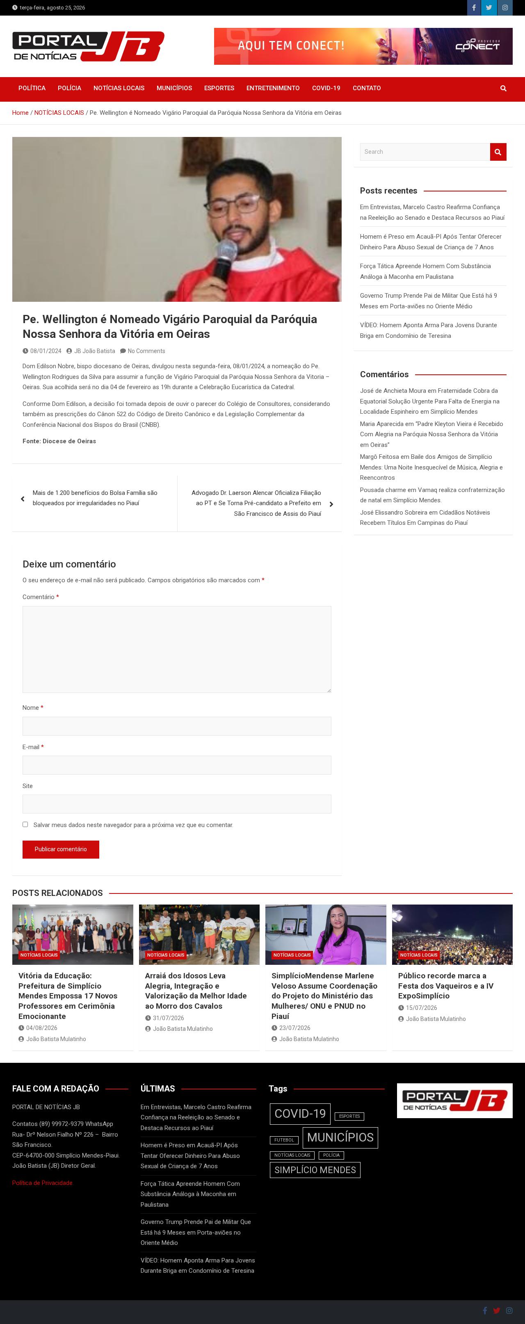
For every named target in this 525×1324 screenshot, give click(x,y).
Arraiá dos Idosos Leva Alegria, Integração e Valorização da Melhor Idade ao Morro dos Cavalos (196, 991)
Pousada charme (383, 490)
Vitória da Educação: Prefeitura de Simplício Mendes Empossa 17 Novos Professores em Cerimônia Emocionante (67, 996)
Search (498, 152)
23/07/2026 (294, 1028)
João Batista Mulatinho (56, 1039)
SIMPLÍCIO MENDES (315, 1170)
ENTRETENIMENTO (273, 88)
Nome (33, 707)
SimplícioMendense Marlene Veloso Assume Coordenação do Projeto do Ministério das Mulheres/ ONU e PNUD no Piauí (324, 996)
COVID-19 (326, 88)
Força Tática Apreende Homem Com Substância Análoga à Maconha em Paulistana (190, 1194)
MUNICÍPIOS (174, 88)
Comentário (41, 597)
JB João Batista (94, 351)
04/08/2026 (41, 1028)
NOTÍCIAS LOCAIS (119, 88)
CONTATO (367, 88)
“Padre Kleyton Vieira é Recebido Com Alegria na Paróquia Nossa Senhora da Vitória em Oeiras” (431, 434)
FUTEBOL (284, 1140)
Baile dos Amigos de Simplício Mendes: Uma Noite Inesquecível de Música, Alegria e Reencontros (431, 467)
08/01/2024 (46, 351)
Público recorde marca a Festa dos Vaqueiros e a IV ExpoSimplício (445, 985)
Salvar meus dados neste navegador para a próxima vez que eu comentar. (133, 825)
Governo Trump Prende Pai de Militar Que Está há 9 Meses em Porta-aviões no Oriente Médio (196, 1232)
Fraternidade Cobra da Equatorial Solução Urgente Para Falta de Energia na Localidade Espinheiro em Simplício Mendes (430, 401)
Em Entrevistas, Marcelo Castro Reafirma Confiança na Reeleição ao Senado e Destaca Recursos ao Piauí (196, 1117)
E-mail (33, 747)
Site (28, 786)
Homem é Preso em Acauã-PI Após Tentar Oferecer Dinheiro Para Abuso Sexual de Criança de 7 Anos (190, 1156)
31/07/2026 (168, 1018)
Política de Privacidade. (43, 1183)
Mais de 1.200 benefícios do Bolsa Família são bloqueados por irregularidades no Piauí (95, 498)
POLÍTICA (32, 88)
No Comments (146, 351)
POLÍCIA (69, 88)
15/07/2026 (421, 1008)
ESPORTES (219, 88)
